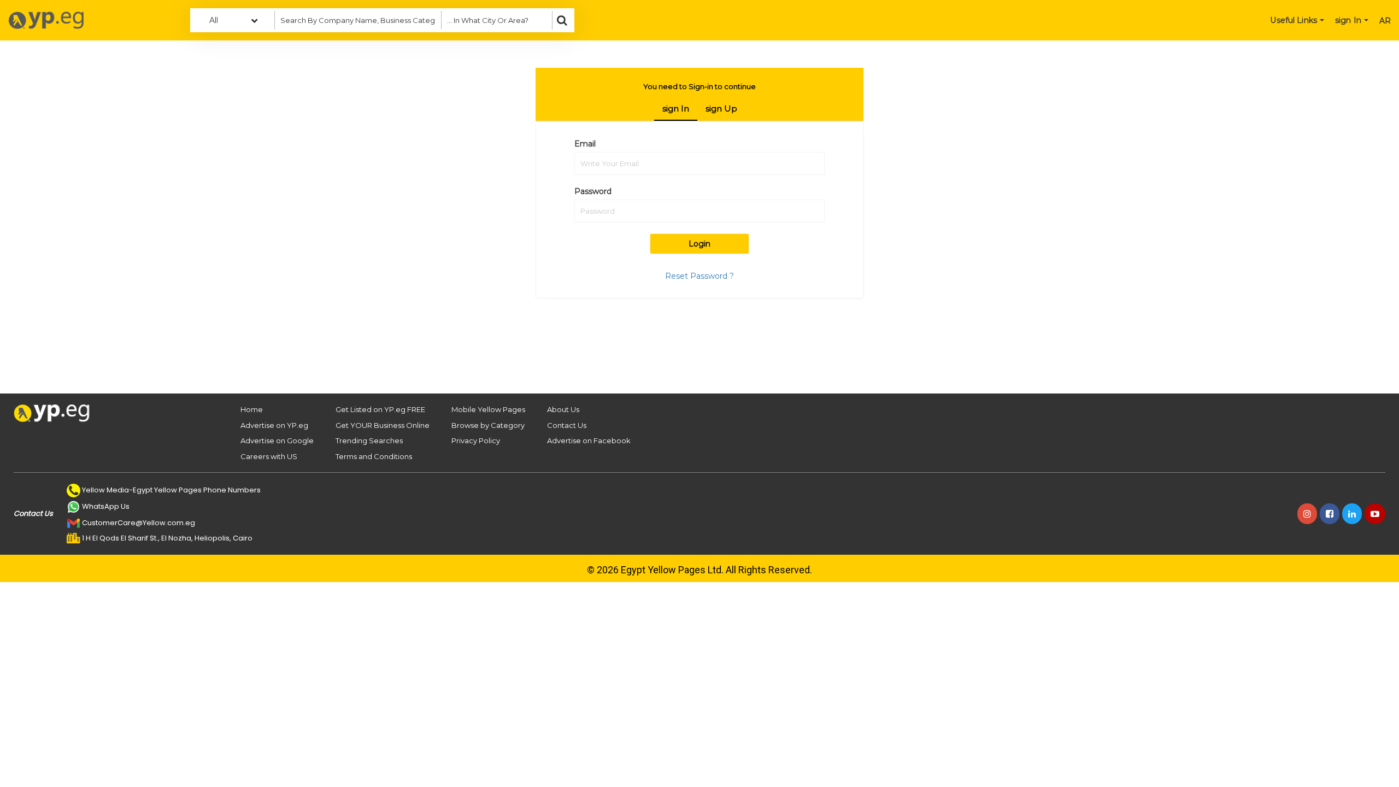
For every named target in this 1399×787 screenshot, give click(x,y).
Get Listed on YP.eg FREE (380, 409)
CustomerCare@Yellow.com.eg (138, 523)
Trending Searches (369, 440)
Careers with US (268, 456)
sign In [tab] (675, 108)
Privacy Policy (475, 440)
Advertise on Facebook (589, 440)
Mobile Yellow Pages (488, 409)
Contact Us (566, 425)
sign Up (721, 108)
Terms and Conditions (374, 456)
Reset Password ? (699, 276)
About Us (563, 409)
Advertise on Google (277, 440)
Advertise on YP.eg (274, 425)
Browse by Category (488, 425)
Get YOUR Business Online (383, 425)
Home (251, 409)
